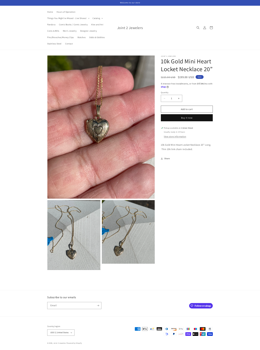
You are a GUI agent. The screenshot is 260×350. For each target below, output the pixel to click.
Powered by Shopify (74, 343)
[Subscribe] (98, 305)
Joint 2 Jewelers (59, 343)
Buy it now (187, 117)
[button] (68, 18)
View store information (175, 136)
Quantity (164, 92)
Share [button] (167, 158)
